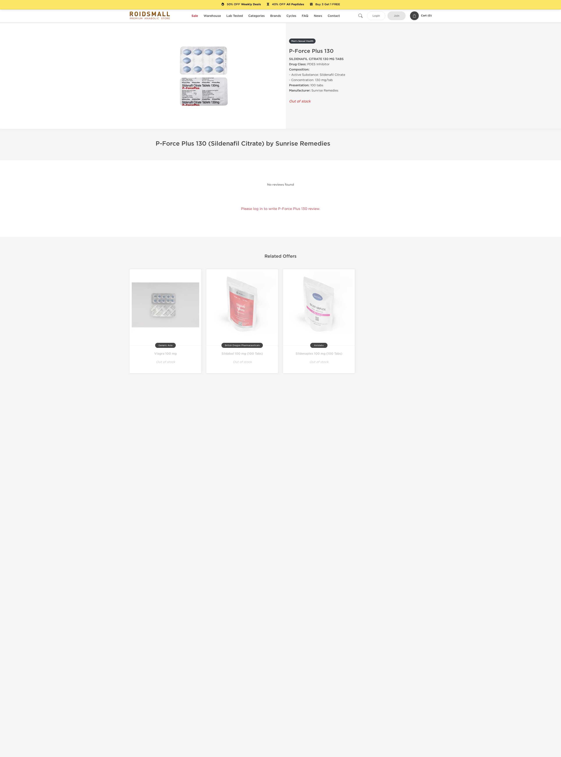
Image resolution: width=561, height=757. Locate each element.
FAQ (305, 16)
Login (376, 16)
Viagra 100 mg (165, 354)
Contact (334, 16)
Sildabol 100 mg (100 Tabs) (242, 354)
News (318, 16)
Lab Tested (234, 16)
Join (396, 16)
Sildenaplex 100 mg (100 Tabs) (319, 354)
